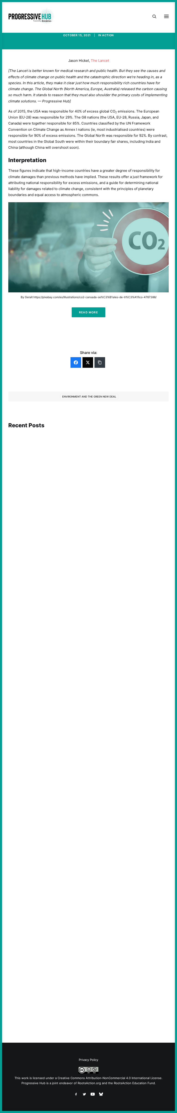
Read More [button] (88, 312)
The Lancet (100, 60)
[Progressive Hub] (31, 16)
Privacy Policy (88, 1060)
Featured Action (30, 531)
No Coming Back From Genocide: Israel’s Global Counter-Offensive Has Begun (78, 855)
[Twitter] (88, 362)
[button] (88, 474)
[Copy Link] (99, 362)
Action (108, 35)
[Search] (152, 16)
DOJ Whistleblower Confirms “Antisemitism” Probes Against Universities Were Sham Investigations (84, 540)
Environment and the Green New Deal (89, 396)
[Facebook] (76, 362)
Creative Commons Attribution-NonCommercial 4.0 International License (110, 1078)
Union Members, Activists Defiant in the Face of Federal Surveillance (70, 707)
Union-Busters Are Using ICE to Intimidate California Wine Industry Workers (77, 1003)
